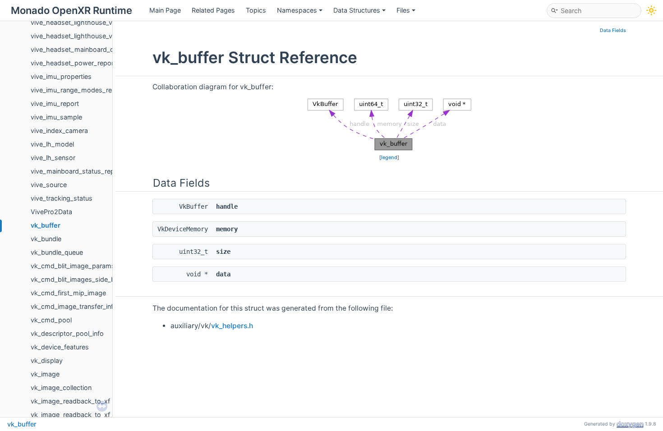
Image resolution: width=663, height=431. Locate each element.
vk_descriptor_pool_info (67, 333)
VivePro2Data (51, 212)
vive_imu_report (55, 103)
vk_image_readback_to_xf (70, 401)
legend (389, 157)
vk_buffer (45, 225)
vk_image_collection (61, 387)
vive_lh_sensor (53, 157)
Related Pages (213, 10)
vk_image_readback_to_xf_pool (79, 414)
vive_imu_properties (61, 76)
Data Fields (613, 30)
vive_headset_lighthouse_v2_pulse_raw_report (102, 22)
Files (403, 10)
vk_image (45, 374)
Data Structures (356, 10)
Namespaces (297, 10)
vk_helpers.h (232, 325)
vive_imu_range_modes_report (77, 90)
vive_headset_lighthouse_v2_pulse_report (94, 36)
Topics (256, 10)
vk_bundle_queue (57, 252)
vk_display (47, 360)
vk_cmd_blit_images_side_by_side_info (89, 279)
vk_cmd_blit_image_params (73, 266)
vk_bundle (46, 239)
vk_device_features (60, 347)
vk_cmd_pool (51, 320)
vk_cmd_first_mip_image (68, 293)
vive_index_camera (59, 130)
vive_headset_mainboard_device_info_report (98, 49)
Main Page (165, 10)
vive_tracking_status (61, 198)
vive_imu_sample (56, 117)
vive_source (49, 184)
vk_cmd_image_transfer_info (74, 306)
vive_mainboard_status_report (77, 171)
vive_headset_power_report (73, 63)
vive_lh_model (52, 144)
